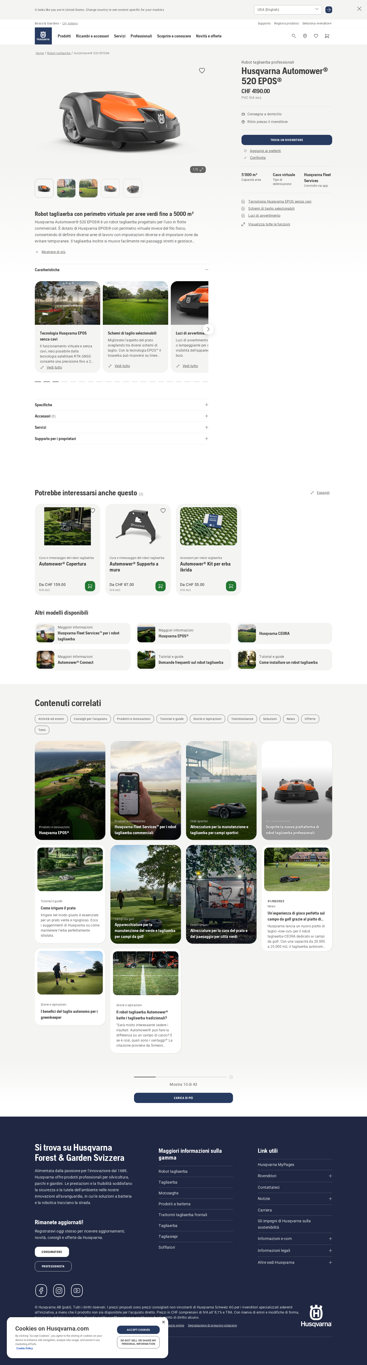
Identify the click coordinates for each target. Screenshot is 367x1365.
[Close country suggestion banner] (359, 8)
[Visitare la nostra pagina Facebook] (41, 1290)
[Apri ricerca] (294, 36)
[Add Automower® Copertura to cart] (90, 586)
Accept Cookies (138, 1329)
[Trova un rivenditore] (305, 36)
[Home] (43, 35)
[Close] (163, 1322)
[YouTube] (77, 1290)
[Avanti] (208, 329)
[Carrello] (327, 36)
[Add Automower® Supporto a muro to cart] (160, 586)
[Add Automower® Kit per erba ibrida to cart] (231, 586)
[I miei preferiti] (316, 36)
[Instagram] (59, 1290)
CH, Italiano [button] (70, 23)
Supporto (264, 23)
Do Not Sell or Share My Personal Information (138, 1342)
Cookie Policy (24, 1348)
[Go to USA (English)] (328, 9)
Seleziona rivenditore (316, 23)
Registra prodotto (286, 23)
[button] (64, 35)
